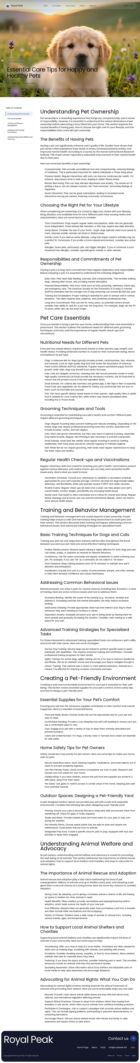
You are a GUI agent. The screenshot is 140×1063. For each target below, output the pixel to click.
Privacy (119, 1055)
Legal (134, 1055)
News (94, 1047)
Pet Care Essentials (14, 118)
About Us (111, 1055)
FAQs (103, 1047)
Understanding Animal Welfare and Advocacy (20, 138)
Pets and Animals (16, 62)
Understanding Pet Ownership (18, 114)
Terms (126, 1055)
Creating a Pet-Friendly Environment (16, 131)
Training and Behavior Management (15, 124)
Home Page (82, 1047)
